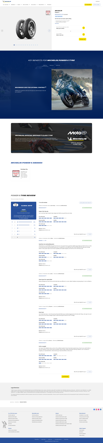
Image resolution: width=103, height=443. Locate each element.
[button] (61, 14)
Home (13, 402)
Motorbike (17, 402)
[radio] (23, 222)
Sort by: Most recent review (85, 202)
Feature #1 (45, 65)
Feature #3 (58, 65)
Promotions (49, 4)
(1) (45, 87)
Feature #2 (51, 65)
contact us (26, 218)
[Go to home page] (7, 1)
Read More (57, 23)
